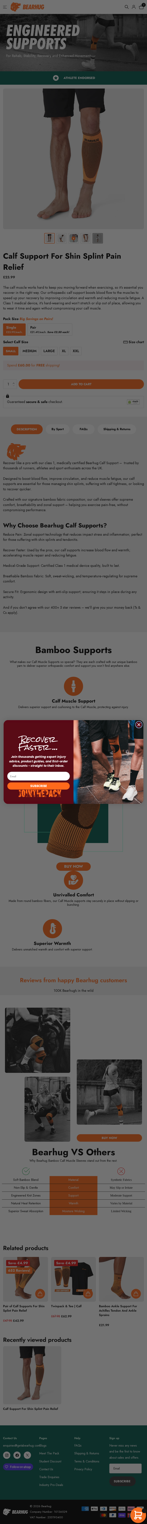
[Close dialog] (139, 724)
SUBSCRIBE (38, 786)
